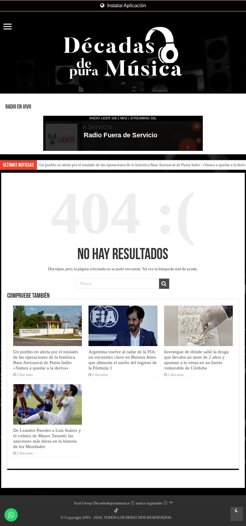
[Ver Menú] (8, 27)
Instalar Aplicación (126, 5)
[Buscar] (164, 284)
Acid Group (83, 503)
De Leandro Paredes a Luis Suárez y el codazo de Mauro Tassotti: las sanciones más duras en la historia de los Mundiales (47, 438)
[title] (236, 514)
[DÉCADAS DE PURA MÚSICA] (123, 53)
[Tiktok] (116, 510)
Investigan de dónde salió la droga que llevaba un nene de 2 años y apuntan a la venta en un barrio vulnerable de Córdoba (196, 359)
